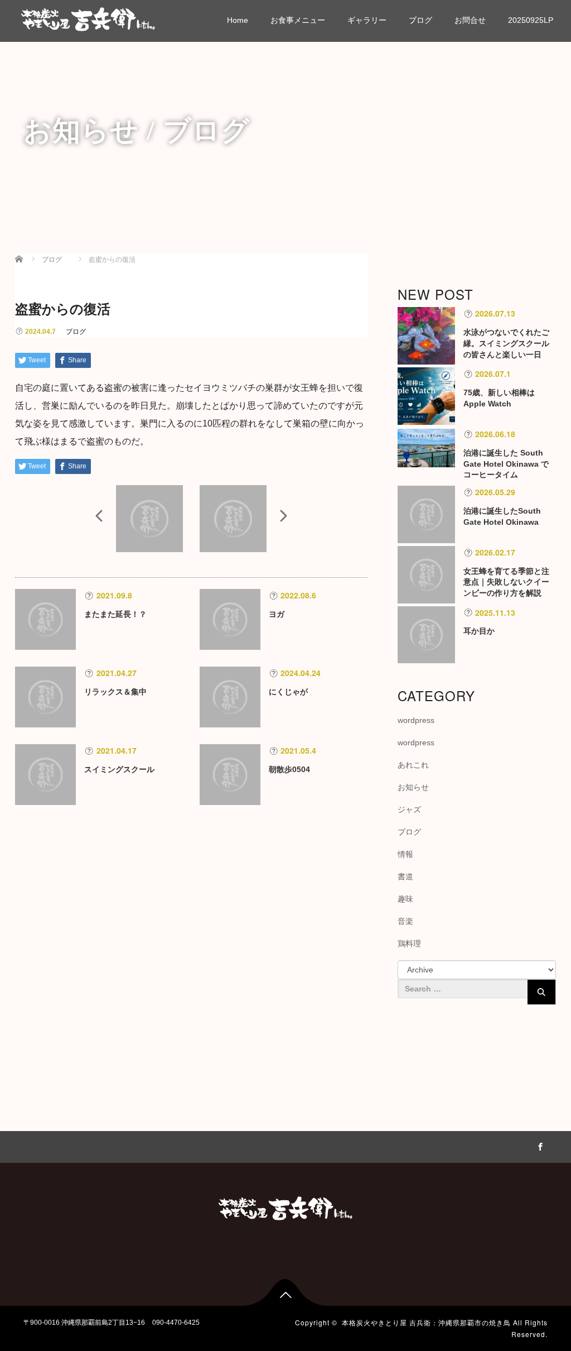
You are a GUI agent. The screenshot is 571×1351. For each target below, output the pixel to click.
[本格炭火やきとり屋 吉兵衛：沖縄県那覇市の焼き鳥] (88, 17)
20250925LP (530, 20)
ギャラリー (366, 20)
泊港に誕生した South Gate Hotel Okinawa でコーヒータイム (506, 464)
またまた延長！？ (115, 614)
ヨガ (276, 614)
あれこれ (413, 764)
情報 (405, 854)
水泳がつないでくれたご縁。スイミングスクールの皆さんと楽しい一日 (506, 343)
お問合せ (470, 20)
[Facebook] (539, 1145)
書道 (405, 876)
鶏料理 (409, 943)
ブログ (420, 20)
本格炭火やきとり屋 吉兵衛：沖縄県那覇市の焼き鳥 (426, 1322)
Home (237, 20)
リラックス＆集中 (115, 691)
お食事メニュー (297, 20)
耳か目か (479, 630)
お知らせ (413, 787)
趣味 (405, 898)
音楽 (405, 921)
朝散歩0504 (289, 769)
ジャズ (409, 809)
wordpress (416, 720)
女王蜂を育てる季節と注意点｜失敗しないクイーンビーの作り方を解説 (506, 582)
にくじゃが (288, 691)
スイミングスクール (119, 769)
